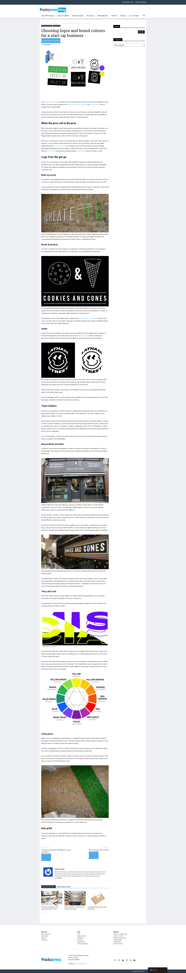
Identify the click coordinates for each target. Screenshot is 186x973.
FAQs (78, 934)
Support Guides (81, 936)
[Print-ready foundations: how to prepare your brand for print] (51, 898)
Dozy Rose (51, 151)
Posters (114, 16)
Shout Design (81, 151)
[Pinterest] (126, 957)
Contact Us (44, 940)
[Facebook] (115, 957)
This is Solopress (46, 934)
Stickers (123, 16)
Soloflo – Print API (118, 936)
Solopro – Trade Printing (120, 934)
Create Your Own (118, 944)
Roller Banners (103, 16)
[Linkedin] (123, 957)
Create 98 (84, 104)
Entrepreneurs (56, 25)
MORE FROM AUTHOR (63, 887)
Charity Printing (117, 940)
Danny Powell (47, 44)
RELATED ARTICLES (48, 887)
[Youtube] (134, 957)
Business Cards (77, 16)
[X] (130, 957)
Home (43, 23)
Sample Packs (117, 942)
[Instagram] (119, 957)
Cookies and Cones (74, 104)
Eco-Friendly (134, 16)
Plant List (43, 938)
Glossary (79, 940)
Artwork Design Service (119, 938)
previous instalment (51, 102)
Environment (44, 936)
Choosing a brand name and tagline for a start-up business (56, 851)
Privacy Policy (81, 942)
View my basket (140, 2)
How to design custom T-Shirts (99, 850)
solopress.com (127, 2)
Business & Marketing (52, 23)
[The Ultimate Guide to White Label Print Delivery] (98, 898)
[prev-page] (42, 913)
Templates (80, 938)
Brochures (90, 16)
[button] (144, 16)
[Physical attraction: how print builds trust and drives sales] (75, 898)
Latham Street (94, 104)
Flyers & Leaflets (63, 16)
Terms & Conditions (82, 944)
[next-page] (45, 913)
